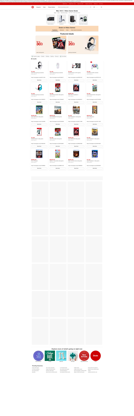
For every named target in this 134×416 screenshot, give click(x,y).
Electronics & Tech (104, 0)
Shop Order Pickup (52, 1)
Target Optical (12, 1)
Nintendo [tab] (62, 30)
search (91, 7)
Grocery (52, 0)
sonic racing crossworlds (50, 367)
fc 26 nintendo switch (63, 367)
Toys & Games (98, 0)
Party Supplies (124, 0)
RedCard (70, 1)
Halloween (18, 0)
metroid (89, 370)
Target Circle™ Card (72, 3)
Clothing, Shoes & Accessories (25, 0)
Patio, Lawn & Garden (47, 0)
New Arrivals (23, 1)
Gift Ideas (129, 0)
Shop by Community (6, 1)
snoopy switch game (35, 367)
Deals (16, 1)
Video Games (110, 0)
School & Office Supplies (91, 0)
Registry (66, 1)
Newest (42, 56)
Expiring (52, 56)
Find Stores (78, 1)
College (14, 0)
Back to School (10, 0)
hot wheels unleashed (35, 369)
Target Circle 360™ (80, 3)
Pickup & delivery (51, 7)
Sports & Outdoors (75, 0)
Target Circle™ (65, 3)
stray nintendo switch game (64, 369)
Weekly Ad (47, 1)
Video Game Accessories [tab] (76, 30)
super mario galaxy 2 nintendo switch (80, 370)
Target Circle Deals (41, 1)
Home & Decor (34, 0)
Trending (47, 56)
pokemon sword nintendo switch (93, 369)
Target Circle (74, 1)
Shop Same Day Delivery (60, 1)
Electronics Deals (64, 12)
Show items (39, 80)
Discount (56, 56)
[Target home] (32, 7)
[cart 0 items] (101, 7)
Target (55, 12)
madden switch (76, 367)
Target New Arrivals (3, 0)
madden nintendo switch (78, 369)
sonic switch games (35, 370)
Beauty (65, 0)
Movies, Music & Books (117, 0)
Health (82, 0)
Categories (38, 7)
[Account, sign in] (96, 7)
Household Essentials (58, 0)
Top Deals (36, 1)
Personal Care (69, 0)
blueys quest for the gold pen (93, 367)
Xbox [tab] (67, 30)
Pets (80, 0)
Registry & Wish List (88, 3)
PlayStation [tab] (54, 30)
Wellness (85, 0)
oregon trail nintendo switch (50, 369)
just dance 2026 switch (50, 370)
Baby (63, 0)
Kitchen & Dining (40, 0)
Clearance (19, 1)
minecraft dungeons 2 (63, 370)
